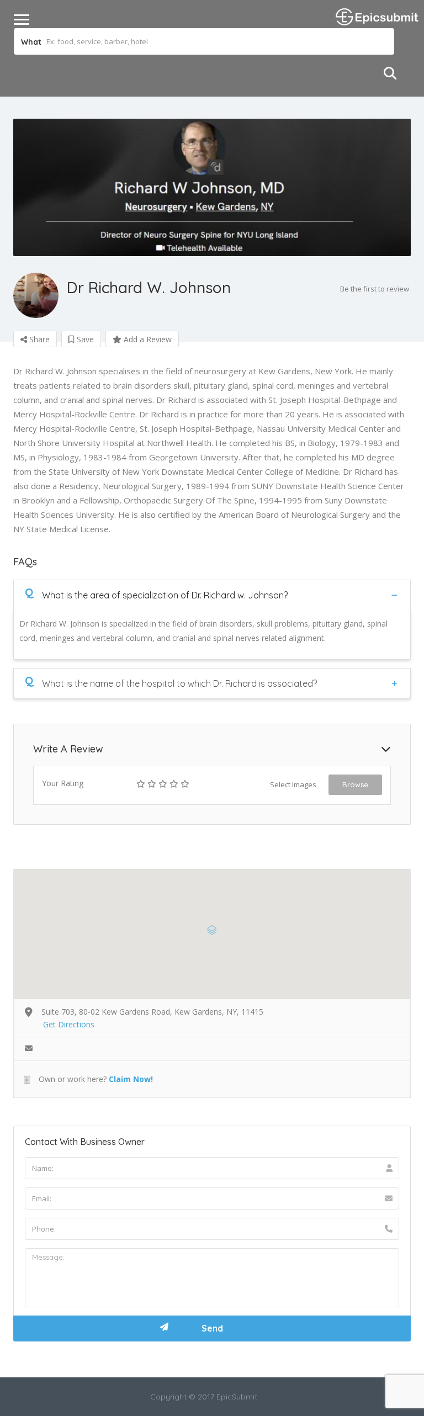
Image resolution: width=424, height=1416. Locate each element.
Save (84, 339)
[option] (212, 187)
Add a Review (146, 339)
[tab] (212, 595)
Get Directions (68, 1024)
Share (38, 339)
